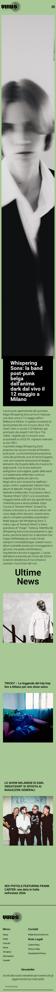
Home (5, 934)
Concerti (6, 943)
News (5, 947)
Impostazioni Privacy (37, 953)
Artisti (5, 939)
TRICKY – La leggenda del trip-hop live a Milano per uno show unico (27, 685)
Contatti (6, 960)
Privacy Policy (34, 949)
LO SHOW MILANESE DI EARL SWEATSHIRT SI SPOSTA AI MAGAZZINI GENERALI (24, 786)
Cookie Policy (34, 944)
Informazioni (8, 956)
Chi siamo (7, 951)
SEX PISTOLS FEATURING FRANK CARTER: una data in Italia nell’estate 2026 (26, 889)
